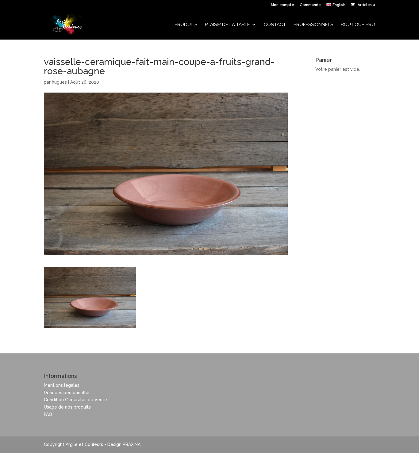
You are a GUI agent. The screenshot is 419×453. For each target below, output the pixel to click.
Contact (275, 24)
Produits (186, 24)
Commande (310, 5)
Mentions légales (61, 385)
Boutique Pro (358, 24)
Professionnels (313, 24)
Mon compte (282, 5)
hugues (59, 82)
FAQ (48, 414)
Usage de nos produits (67, 407)
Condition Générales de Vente (75, 399)
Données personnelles (67, 392)
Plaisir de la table (227, 24)
